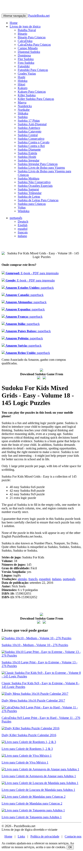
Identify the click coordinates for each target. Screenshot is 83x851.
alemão (22, 579)
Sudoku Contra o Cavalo (33, 142)
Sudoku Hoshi (27, 156)
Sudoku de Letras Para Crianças (38, 200)
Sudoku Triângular (30, 193)
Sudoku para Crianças (32, 204)
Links (21, 836)
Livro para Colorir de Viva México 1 (25, 762)
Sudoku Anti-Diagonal (32, 124)
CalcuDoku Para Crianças (34, 44)
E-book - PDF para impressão (32, 273)
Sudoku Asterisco (29, 128)
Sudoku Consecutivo (31, 138)
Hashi (21, 77)
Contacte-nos (73, 836)
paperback (29, 287)
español (22, 228)
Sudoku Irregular (28, 160)
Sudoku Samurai (28, 189)
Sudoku (23, 117)
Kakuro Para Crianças (32, 91)
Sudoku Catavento (29, 131)
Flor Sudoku (26, 59)
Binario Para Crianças (32, 37)
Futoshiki (24, 66)
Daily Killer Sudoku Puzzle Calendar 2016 (29, 735)
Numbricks (25, 106)
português (16, 218)
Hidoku (22, 80)
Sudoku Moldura (28, 178)
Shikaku (23, 113)
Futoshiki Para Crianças (33, 70)
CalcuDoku (25, 41)
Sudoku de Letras (29, 196)
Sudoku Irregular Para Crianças (38, 164)
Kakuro (22, 88)
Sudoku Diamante (29, 149)
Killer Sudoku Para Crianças (36, 99)
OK (70, 847)
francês (32, 579)
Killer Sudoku (27, 95)
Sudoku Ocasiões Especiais (35, 185)
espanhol (44, 579)
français (23, 232)
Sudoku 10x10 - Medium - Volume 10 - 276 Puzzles (35, 645)
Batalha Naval (27, 30)
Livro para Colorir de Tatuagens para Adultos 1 (32, 817)
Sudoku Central (28, 135)
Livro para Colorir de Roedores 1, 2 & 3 (27, 748)
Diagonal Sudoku (29, 51)
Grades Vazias (27, 73)
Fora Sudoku (26, 62)
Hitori (21, 84)
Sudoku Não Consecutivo (34, 182)
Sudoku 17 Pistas (29, 120)
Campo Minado (28, 48)
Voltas (22, 207)
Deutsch (23, 221)
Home (14, 23)
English (22, 225)
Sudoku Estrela (27, 153)
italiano (22, 236)
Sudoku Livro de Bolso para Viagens (41, 167)
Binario (22, 33)
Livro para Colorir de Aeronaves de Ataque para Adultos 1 (39, 776)
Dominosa (24, 55)
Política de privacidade (44, 836)
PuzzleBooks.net (39, 15)
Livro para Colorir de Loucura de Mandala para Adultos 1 (38, 789)
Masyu (22, 102)
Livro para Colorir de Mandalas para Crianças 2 (32, 803)
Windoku (23, 211)
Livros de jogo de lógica (25, 26)
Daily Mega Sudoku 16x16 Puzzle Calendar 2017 (33, 700)
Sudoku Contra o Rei (31, 146)
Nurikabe (24, 109)
